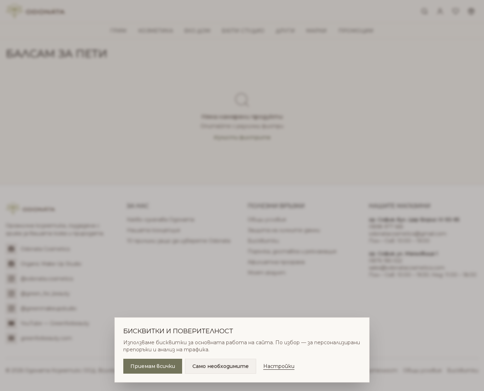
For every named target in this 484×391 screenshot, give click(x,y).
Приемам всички (152, 366)
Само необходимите (220, 366)
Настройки (278, 366)
